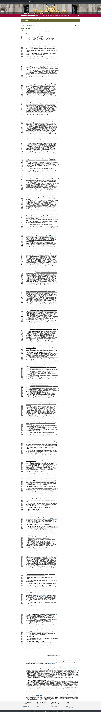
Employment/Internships (27, 705)
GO (36, 15)
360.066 (54, 663)
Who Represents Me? (40, 703)
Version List (23, 25)
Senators (38, 706)
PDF (76, 25)
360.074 (28, 108)
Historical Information (26, 703)
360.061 (56, 107)
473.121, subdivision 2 (39, 528)
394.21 (50, 512)
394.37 (54, 512)
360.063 (30, 239)
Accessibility (25, 707)
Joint (29, 2)
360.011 (49, 236)
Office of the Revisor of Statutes (32, 13)
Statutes (38, 15)
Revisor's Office (57, 15)
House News (68, 703)
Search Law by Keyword (65, 15)
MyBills (67, 706)
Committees (39, 2)
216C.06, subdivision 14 (30, 568)
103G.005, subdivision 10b (39, 529)
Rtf (79, 25)
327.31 (55, 568)
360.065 (50, 663)
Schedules (33, 2)
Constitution (52, 15)
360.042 (51, 210)
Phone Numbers (54, 706)
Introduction (23, 31)
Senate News (68, 705)
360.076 (53, 236)
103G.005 (51, 518)
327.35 (28, 569)
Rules (44, 15)
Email (58, 705)
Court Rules (47, 15)
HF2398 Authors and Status (30, 25)
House (22, 2)
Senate (26, 2)
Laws (41, 15)
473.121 (52, 615)
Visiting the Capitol (26, 706)
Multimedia (50, 2)
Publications (55, 2)
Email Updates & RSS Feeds (70, 707)
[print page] (79, 15)
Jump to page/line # (24, 33)
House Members (39, 705)
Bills (43, 2)
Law (46, 2)
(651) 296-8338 (53, 705)
